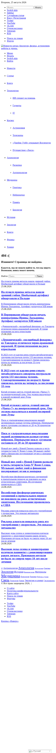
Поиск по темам (15, 38)
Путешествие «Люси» (23, 150)
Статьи (10, 75)
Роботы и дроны (42, 577)
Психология (25, 577)
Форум (10, 41)
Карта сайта (13, 593)
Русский (37, 751)
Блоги (10, 83)
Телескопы (18, 135)
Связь (5, 580)
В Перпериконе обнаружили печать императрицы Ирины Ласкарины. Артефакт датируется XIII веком (23, 317)
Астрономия (19, 128)
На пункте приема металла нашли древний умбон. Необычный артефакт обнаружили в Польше (25, 295)
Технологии (13, 90)
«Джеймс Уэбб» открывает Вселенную (32, 143)
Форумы (11, 598)
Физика (10, 239)
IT (14, 113)
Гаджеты (17, 105)
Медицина (12, 180)
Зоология (11, 224)
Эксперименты (49, 581)
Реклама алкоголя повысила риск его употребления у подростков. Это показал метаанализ (26, 524)
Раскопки (17, 165)
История (11, 217)
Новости (11, 68)
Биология (17, 210)
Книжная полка (29, 572)
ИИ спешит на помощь (24, 98)
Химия (10, 247)
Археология (13, 157)
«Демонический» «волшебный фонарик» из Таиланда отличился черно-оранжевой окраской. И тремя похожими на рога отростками (27, 344)
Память (16, 202)
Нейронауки (19, 195)
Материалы (40, 572)
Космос (10, 120)
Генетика (17, 187)
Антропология (20, 172)
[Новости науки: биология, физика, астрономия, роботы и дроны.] (28, 48)
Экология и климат (34, 580)
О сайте (11, 588)
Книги (10, 232)
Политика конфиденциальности (22, 591)
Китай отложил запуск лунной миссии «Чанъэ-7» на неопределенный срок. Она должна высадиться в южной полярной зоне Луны (26, 410)
